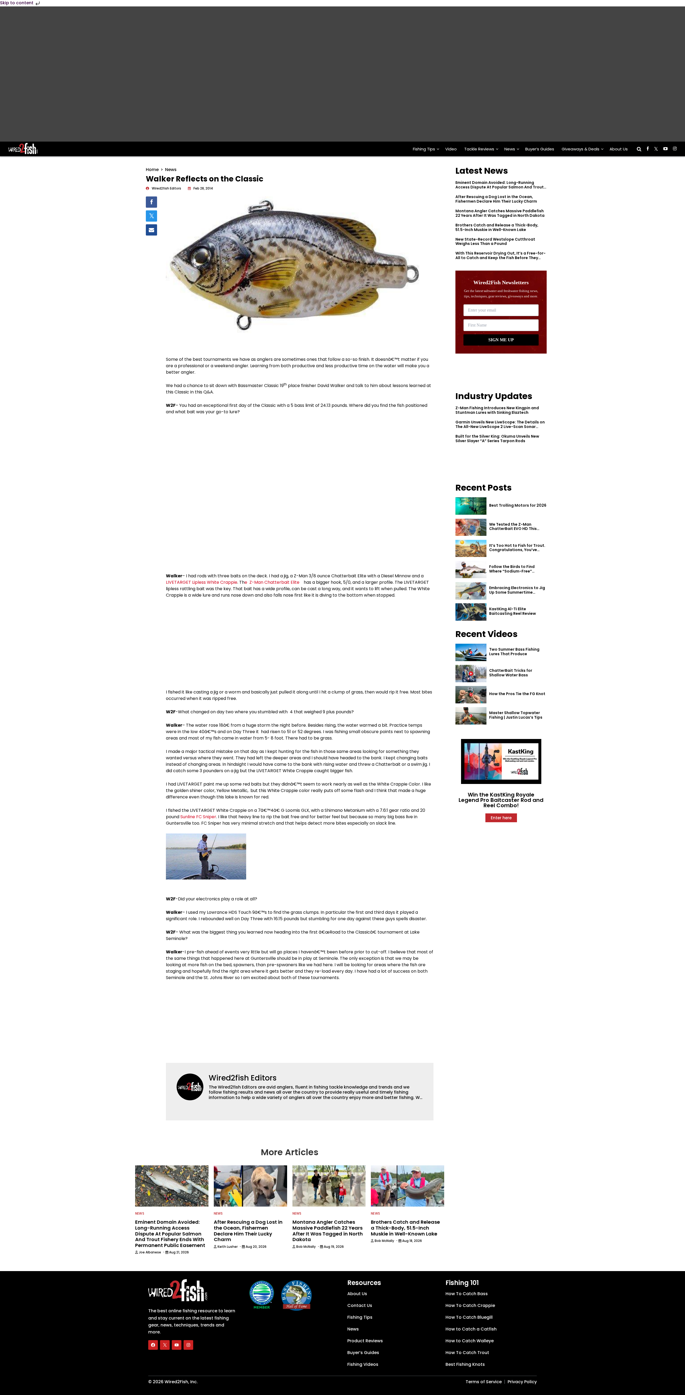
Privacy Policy (522, 1381)
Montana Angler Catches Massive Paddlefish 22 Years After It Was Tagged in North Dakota (500, 213)
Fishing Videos (362, 1364)
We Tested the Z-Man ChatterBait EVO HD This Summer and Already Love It (516, 529)
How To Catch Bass (467, 1293)
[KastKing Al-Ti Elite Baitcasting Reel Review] (470, 612)
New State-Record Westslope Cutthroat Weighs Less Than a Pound (495, 242)
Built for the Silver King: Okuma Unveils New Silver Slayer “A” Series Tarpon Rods (497, 438)
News (509, 149)
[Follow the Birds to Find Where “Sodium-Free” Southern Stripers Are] (470, 569)
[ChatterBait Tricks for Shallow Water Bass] (470, 673)
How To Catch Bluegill (469, 1317)
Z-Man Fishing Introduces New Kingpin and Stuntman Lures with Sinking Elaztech (497, 410)
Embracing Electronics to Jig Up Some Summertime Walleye (517, 592)
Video (451, 149)
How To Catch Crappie (470, 1305)
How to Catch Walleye (470, 1340)
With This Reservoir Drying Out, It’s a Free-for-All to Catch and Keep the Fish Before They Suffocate (500, 258)
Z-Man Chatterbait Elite (274, 582)
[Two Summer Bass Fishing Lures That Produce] (470, 652)
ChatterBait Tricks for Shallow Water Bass (510, 673)
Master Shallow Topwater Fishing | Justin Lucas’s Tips (515, 715)
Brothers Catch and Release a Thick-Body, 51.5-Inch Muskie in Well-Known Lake (496, 227)
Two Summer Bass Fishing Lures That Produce (514, 652)
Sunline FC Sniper (198, 817)
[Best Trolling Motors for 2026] (470, 506)
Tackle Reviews (479, 149)
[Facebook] (153, 1344)
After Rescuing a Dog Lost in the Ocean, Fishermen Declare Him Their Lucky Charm (496, 199)
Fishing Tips (424, 149)
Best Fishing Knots (465, 1364)
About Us (619, 149)
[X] (165, 1344)
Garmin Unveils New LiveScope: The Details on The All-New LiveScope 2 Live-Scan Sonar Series (500, 426)
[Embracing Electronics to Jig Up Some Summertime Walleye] (470, 591)
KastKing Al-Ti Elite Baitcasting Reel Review (512, 611)
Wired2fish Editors (243, 1078)
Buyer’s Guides (539, 149)
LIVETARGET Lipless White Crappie (201, 582)
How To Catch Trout (467, 1352)
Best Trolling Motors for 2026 (517, 505)
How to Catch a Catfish (471, 1329)
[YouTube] (176, 1344)
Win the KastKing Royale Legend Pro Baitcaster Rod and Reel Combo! (501, 800)
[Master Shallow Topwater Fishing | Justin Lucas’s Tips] (470, 716)
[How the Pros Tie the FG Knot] (470, 694)
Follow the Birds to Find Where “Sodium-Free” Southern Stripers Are (512, 571)
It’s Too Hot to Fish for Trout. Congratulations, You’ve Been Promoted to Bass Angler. (517, 552)
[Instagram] (188, 1344)
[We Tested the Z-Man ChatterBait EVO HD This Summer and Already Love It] (470, 527)
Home (152, 169)
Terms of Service (484, 1381)
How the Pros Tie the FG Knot (517, 693)
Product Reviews (365, 1340)
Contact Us (359, 1305)
